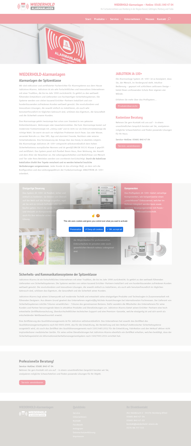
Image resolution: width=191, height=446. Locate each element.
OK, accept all (115, 229)
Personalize (75, 229)
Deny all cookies (95, 229)
